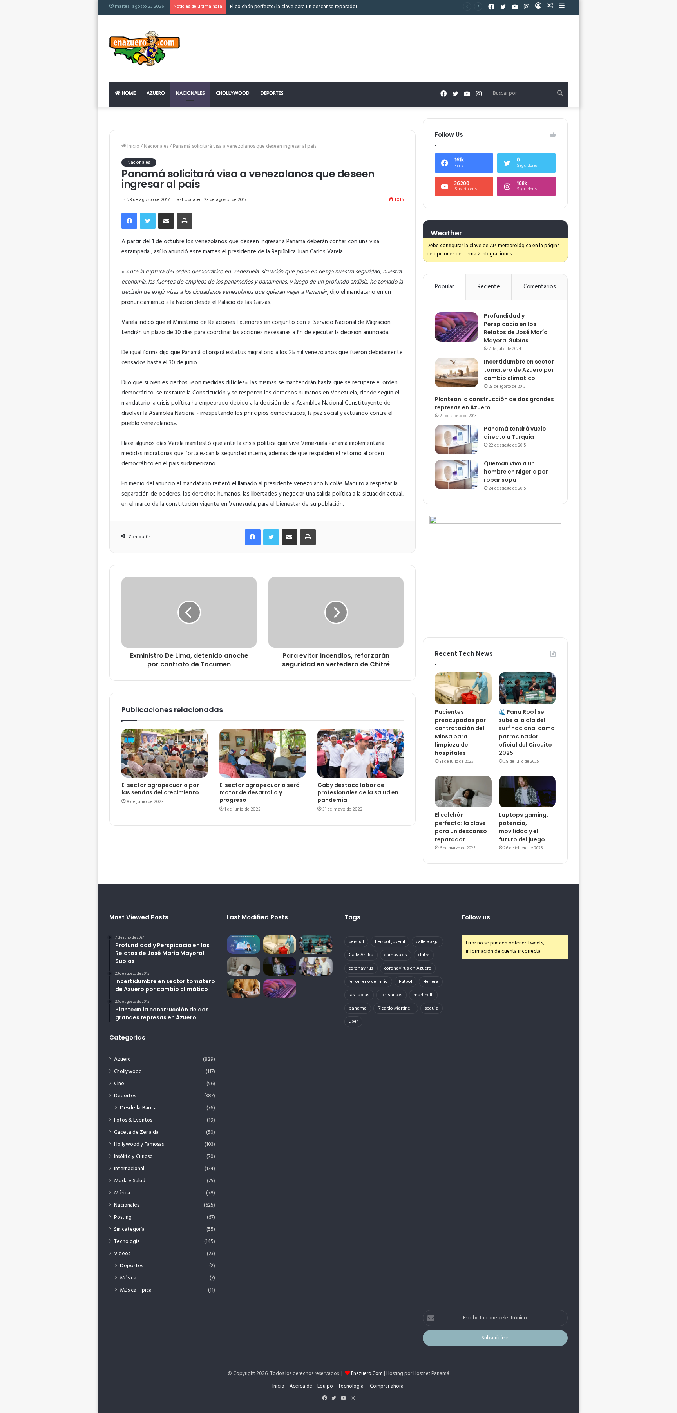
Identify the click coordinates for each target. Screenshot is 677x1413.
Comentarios (539, 286)
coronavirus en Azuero (407, 968)
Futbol (405, 982)
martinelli (423, 995)
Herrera (430, 982)
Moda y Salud (129, 1181)
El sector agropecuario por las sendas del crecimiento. (161, 788)
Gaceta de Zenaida (136, 1132)
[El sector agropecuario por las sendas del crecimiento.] (164, 753)
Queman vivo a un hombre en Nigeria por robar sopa (516, 472)
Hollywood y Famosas (139, 1144)
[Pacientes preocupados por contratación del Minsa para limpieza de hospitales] (463, 688)
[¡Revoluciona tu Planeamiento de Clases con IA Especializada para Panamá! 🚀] (243, 944)
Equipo (325, 1386)
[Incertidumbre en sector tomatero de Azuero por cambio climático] (456, 372)
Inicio (132, 146)
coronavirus (361, 968)
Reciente (489, 286)
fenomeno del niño (368, 982)
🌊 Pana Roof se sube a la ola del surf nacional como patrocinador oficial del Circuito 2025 (527, 732)
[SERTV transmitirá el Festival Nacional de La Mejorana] (316, 966)
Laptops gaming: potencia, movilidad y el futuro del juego (523, 827)
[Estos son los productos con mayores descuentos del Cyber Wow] (243, 988)
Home (128, 93)
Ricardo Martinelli (396, 1008)
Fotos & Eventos (133, 1120)
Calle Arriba (361, 955)
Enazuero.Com (367, 1374)
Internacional (129, 1169)
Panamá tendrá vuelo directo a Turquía (515, 433)
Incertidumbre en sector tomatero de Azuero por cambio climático (519, 370)
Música (122, 1193)
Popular (444, 286)
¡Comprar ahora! (387, 1386)
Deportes (272, 93)
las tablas (359, 995)
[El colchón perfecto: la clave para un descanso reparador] (463, 792)
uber (353, 1022)
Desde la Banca (138, 1108)
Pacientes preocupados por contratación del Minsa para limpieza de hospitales (460, 732)
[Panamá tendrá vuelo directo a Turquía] (456, 439)
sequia (431, 1008)
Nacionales (190, 93)
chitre (423, 955)
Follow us (476, 917)
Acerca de (301, 1386)
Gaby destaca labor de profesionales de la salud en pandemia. (357, 792)
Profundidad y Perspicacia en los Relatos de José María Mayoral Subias (516, 328)
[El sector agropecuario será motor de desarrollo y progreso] (262, 753)
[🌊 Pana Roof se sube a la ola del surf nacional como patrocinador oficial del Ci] (527, 688)
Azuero (156, 93)
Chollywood (233, 93)
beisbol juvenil (390, 942)
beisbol (356, 942)
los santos (391, 995)
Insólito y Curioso (133, 1156)
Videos (122, 1254)
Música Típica (136, 1290)
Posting (123, 1217)
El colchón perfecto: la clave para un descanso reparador (461, 827)
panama (358, 1008)
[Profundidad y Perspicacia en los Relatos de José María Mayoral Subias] (456, 327)
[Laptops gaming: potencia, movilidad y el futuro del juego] (527, 792)
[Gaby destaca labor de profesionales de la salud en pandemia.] (360, 753)
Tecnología (127, 1242)
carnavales (395, 955)
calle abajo (427, 942)
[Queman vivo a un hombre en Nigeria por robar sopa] (456, 474)
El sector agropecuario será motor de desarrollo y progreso (259, 792)
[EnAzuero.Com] (144, 48)
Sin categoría (129, 1229)
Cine (119, 1084)
